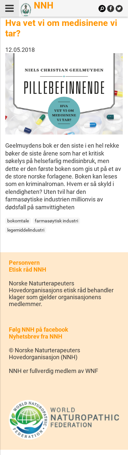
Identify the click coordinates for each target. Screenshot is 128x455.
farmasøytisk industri (56, 220)
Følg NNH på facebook (38, 329)
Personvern (24, 262)
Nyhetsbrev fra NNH (35, 336)
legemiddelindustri (25, 230)
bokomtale (18, 220)
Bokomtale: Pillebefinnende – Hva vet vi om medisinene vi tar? (63, 23)
